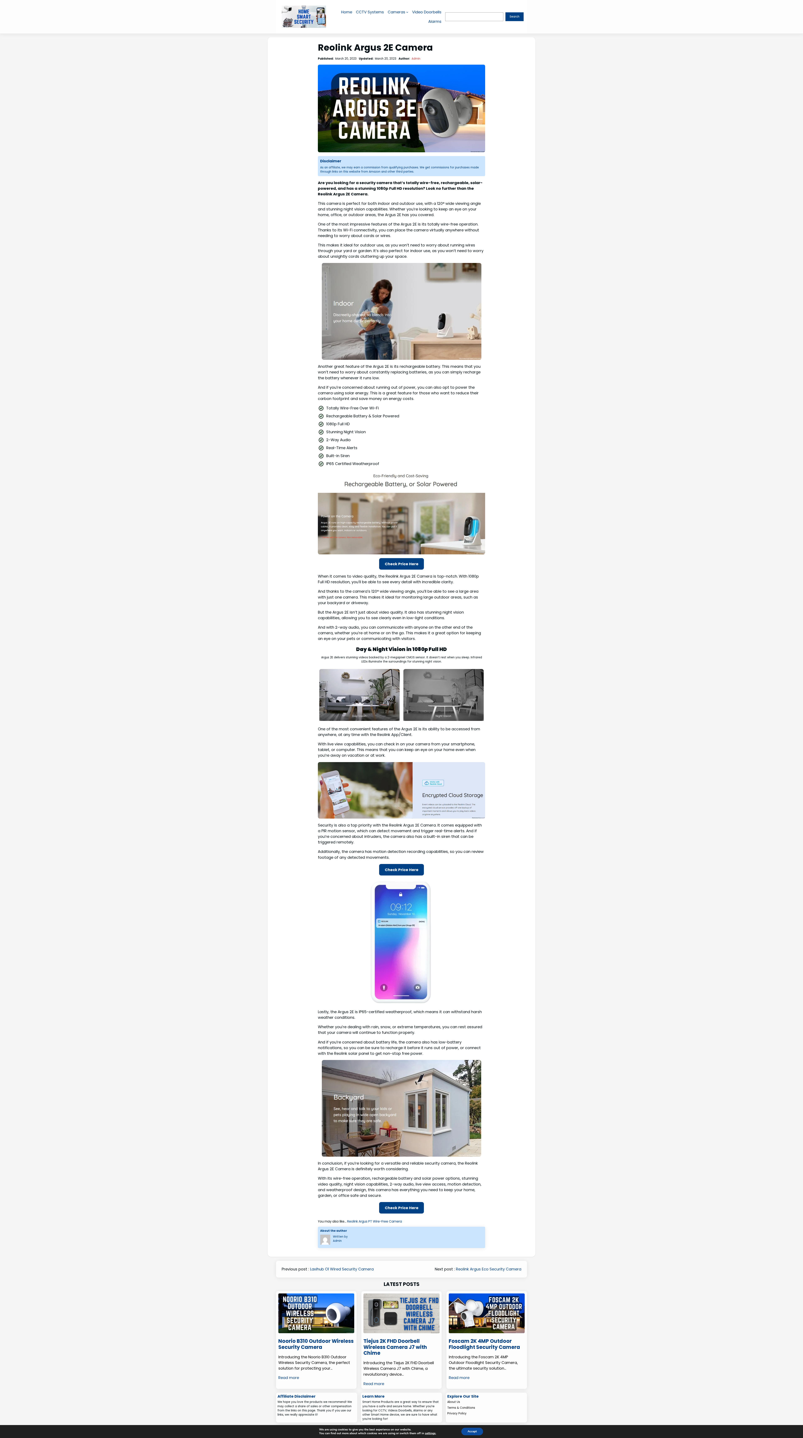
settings (430, 1433)
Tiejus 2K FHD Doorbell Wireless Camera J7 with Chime (395, 1347)
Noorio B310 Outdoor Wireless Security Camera (316, 1344)
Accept (472, 1431)
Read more (288, 1377)
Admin (416, 59)
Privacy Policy (457, 1413)
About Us (453, 1402)
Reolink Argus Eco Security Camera (488, 1269)
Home (346, 12)
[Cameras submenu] (407, 12)
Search (514, 17)
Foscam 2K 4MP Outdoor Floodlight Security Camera (484, 1344)
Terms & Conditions (461, 1408)
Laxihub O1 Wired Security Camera (342, 1269)
